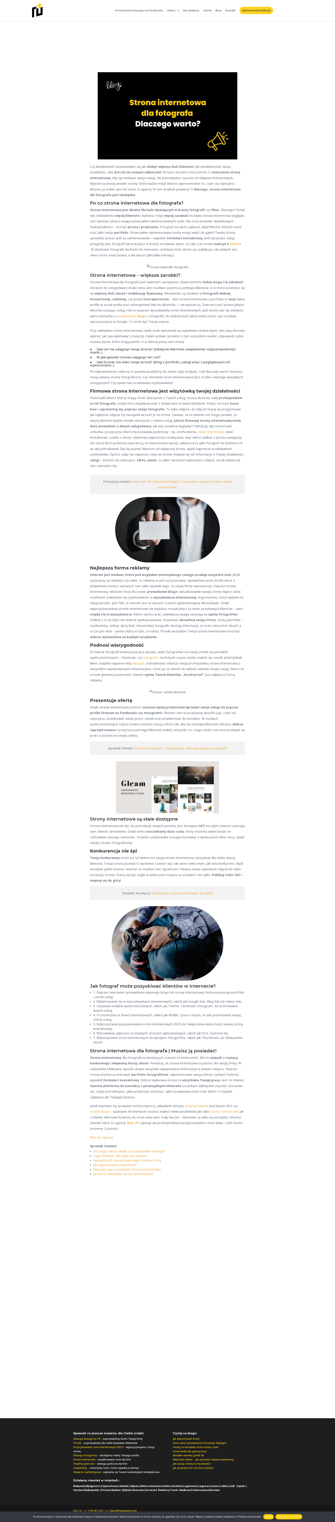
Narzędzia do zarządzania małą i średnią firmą (127, 1160)
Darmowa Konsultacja (256, 10)
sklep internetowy (211, 432)
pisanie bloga (99, 1111)
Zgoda (268, 1516)
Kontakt (230, 10)
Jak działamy (191, 10)
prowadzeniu (131, 316)
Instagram (150, 657)
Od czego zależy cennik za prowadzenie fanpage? (129, 1151)
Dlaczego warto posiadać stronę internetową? (127, 1169)
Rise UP (133, 1123)
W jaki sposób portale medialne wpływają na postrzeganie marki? (192, 1238)
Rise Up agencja (101, 1137)
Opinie (207, 10)
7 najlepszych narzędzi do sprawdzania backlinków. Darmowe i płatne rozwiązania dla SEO (93, 1250)
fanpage (138, 663)
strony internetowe (224, 1111)
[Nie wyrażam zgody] (330, 1517)
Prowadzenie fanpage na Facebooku (139, 10)
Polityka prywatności (288, 1516)
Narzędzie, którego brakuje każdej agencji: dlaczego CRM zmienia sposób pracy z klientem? (242, 1246)
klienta (235, 244)
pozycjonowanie (197, 1106)
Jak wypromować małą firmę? (114, 1165)
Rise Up (77, 1510)
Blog (218, 10)
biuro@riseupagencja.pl (167, 1377)
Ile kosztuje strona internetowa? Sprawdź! (182, 893)
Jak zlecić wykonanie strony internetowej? (123, 1174)
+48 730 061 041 (167, 1370)
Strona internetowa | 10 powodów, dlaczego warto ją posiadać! (180, 748)
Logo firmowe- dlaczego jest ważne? (120, 1156)
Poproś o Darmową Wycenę (167, 1340)
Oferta (171, 10)
